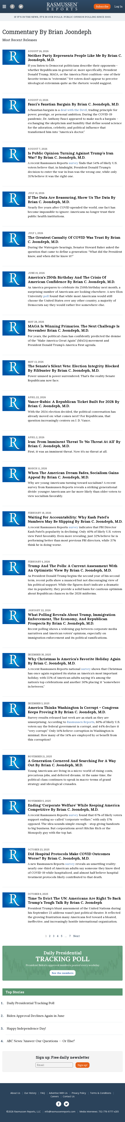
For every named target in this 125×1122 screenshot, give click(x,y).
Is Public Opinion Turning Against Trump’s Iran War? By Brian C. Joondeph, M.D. (70, 155)
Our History (30, 1092)
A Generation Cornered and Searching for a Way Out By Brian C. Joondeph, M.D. (72, 762)
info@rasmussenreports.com (60, 1111)
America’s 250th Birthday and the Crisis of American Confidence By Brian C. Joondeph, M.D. (71, 279)
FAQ (42, 1092)
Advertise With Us (58, 1092)
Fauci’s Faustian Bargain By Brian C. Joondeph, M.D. (73, 104)
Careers (55, 1096)
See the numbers (62, 973)
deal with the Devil (74, 110)
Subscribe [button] (102, 6)
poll (46, 296)
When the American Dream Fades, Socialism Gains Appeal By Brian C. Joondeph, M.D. (73, 474)
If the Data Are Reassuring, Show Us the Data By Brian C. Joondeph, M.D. (72, 199)
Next (76, 936)
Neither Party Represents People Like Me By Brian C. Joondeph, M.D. (75, 57)
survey (73, 163)
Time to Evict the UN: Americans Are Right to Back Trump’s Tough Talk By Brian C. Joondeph (74, 900)
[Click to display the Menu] (4, 6)
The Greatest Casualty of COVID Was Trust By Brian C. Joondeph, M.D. (74, 239)
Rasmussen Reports (80, 722)
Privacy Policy (79, 1092)
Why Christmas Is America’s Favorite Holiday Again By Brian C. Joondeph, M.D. (74, 661)
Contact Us (69, 1096)
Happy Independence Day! (26, 1028)
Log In (118, 6)
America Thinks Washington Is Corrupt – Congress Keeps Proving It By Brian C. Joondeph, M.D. (73, 709)
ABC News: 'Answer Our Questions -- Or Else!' (41, 1041)
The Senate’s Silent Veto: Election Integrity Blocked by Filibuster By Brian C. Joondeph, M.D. (73, 368)
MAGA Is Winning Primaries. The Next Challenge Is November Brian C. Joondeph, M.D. (73, 328)
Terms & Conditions (100, 1092)
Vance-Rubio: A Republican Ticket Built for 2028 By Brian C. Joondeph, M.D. (73, 403)
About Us (15, 1092)
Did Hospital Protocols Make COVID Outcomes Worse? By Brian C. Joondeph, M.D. (69, 856)
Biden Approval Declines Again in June (35, 1016)
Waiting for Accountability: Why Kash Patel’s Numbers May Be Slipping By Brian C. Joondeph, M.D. (75, 519)
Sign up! (82, 1065)
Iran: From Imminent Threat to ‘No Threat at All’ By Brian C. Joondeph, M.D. (74, 443)
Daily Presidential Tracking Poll (30, 1003)
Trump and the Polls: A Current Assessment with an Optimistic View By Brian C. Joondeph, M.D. (73, 568)
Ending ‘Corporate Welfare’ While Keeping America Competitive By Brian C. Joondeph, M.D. (74, 807)
